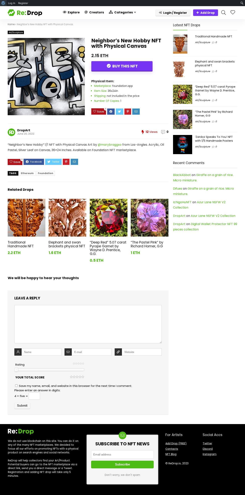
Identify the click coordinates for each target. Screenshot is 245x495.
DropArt (23, 130)
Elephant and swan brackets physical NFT (67, 244)
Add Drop (207, 13)
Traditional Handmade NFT (21, 244)
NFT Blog (170, 454)
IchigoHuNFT (182, 202)
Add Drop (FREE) (176, 443)
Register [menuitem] (23, 3)
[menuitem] (3, 3)
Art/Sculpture (16, 32)
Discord (208, 449)
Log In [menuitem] (11, 3)
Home (11, 24)
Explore (73, 12)
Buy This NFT (125, 66)
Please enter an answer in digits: (37, 390)
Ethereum (27, 173)
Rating (19, 365)
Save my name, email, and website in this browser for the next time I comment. (75, 386)
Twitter (207, 443)
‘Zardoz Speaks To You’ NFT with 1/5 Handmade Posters (214, 139)
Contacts (171, 449)
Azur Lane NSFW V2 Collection (213, 216)
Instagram (209, 454)
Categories (123, 12)
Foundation (45, 173)
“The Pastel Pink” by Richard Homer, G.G (147, 244)
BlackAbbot (182, 175)
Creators (96, 12)
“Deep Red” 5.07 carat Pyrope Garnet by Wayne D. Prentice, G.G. (108, 248)
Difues (177, 188)
